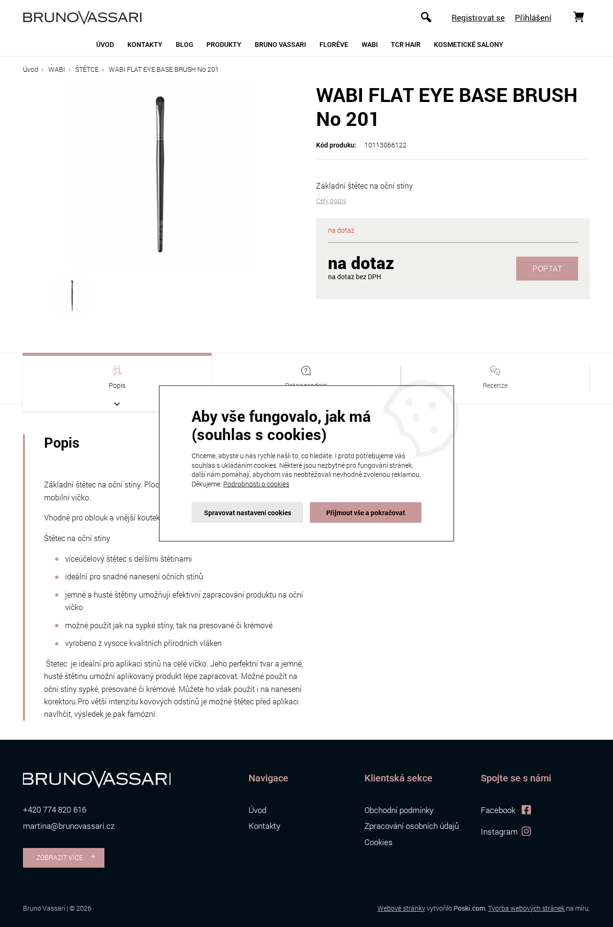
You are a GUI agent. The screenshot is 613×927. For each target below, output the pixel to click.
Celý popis (331, 200)
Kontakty (144, 44)
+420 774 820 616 (54, 809)
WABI (370, 44)
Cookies (378, 842)
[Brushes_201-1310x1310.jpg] (160, 173)
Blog (184, 44)
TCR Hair (405, 44)
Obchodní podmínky (398, 810)
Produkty (223, 44)
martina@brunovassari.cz (68, 826)
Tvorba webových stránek (526, 908)
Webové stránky (401, 908)
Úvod (105, 44)
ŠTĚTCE (87, 69)
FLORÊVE (333, 44)
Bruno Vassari (280, 44)
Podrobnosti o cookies (256, 483)
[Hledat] (426, 16)
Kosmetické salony (468, 44)
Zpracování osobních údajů (411, 826)
